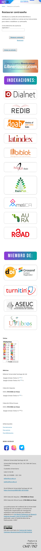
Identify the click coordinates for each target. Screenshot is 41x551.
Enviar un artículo (10, 50)
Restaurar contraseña (17, 37)
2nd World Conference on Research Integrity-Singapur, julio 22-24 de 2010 (20, 515)
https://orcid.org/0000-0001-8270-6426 (16, 490)
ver (20, 377)
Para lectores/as (7, 427)
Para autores (6, 430)
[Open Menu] (3, 2)
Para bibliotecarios (8, 433)
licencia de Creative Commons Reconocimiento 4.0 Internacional (18, 531)
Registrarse (20, 40)
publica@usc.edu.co (10, 482)
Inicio (3, 6)
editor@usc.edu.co (10, 478)
